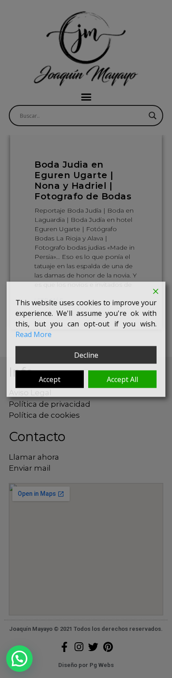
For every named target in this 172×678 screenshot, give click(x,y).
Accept (49, 379)
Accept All (122, 379)
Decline (86, 355)
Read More (33, 334)
